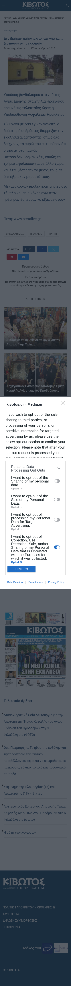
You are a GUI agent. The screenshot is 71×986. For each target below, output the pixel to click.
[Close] (63, 404)
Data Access (35, 582)
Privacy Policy (56, 582)
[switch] (57, 481)
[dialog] (35, 493)
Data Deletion (15, 582)
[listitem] (35, 468)
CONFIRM (21, 569)
